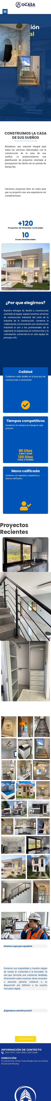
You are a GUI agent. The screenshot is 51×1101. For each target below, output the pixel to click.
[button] (5, 11)
